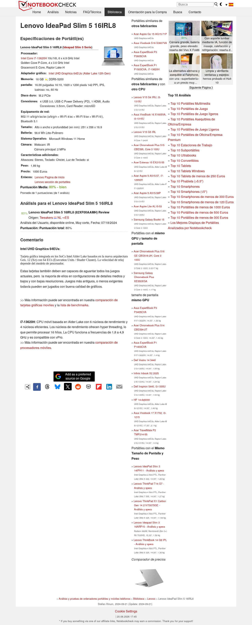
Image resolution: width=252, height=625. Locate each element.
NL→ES (63, 217)
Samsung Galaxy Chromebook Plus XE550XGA (144, 277)
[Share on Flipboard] (98, 386)
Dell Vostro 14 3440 (145, 360)
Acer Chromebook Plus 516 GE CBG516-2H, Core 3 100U (149, 255)
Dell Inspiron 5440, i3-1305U (150, 386)
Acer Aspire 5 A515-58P (147, 193)
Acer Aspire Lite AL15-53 (148, 206)
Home (36, 12)
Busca (177, 12)
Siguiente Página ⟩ (201, 87)
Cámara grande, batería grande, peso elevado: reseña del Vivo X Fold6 (184, 46)
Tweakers (46, 217)
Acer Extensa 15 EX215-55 (149, 162)
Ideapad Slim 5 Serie (77, 47)
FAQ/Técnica (92, 12)
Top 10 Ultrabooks (183, 155)
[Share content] (27, 387)
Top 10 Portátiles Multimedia (190, 103)
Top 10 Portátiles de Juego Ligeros (194, 129)
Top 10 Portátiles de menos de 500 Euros (199, 212)
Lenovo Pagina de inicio (50, 177)
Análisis (53, 12)
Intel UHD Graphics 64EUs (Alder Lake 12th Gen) (80, 73)
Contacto (195, 12)
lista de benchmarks (74, 305)
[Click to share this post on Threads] (47, 387)
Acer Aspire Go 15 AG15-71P (150, 34)
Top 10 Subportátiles (184, 150)
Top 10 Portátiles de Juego (189, 108)
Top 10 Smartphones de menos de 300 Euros (202, 196)
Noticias (71, 12)
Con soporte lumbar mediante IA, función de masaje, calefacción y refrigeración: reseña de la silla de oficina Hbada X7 (217, 44)
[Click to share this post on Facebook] (37, 387)
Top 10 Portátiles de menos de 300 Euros (199, 217)
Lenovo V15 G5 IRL (145, 132)
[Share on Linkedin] (109, 386)
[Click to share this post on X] (67, 386)
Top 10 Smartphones (185, 186)
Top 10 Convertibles (184, 160)
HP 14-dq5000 (142, 400)
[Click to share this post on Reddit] (78, 386)
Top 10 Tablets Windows (187, 171)
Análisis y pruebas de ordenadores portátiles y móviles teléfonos (94, 598)
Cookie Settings (126, 611)
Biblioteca (115, 12)
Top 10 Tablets (180, 165)
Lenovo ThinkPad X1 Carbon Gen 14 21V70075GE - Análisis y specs (150, 505)
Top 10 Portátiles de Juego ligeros (194, 114)
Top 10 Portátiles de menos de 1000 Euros (200, 207)
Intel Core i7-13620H (34, 58)
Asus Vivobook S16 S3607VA (150, 43)
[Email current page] (119, 387)
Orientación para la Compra (147, 12)
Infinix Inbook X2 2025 (146, 373)
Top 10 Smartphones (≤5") (188, 191)
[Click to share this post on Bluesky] (57, 387)
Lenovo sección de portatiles (52, 182)
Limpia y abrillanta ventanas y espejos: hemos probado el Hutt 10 (217, 76)
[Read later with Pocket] (88, 386)
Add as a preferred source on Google (78, 376)
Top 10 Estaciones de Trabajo (191, 145)
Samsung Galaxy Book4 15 (149, 219)
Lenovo (151, 598)
